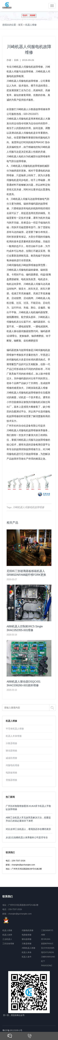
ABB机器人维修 (28, 948)
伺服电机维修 (12, 765)
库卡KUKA (45, 939)
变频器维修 (11, 780)
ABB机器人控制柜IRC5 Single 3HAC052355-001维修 (25, 628)
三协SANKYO (47, 930)
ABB (43, 935)
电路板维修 (11, 772)
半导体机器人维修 (15, 728)
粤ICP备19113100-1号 (12, 1030)
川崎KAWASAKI (48, 957)
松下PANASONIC (46, 963)
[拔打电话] (29, 1036)
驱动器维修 (11, 750)
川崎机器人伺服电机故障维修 (27, 66)
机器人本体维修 (14, 736)
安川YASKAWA (47, 948)
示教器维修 (11, 743)
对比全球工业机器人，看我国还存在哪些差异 (28, 829)
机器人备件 (26, 957)
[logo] (7, 5)
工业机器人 (7, 939)
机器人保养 (7, 935)
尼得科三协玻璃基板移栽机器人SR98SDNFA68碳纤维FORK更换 (26, 573)
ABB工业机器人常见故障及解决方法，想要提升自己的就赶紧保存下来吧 (28, 819)
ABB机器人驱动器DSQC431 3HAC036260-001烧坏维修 (23, 683)
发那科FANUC (47, 943)
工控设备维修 (8, 943)
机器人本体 (26, 952)
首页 (20, 24)
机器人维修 (31, 24)
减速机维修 (11, 758)
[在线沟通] (9, 1036)
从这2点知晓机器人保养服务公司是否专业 (27, 837)
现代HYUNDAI (47, 952)
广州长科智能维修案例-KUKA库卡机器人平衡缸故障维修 (28, 808)
